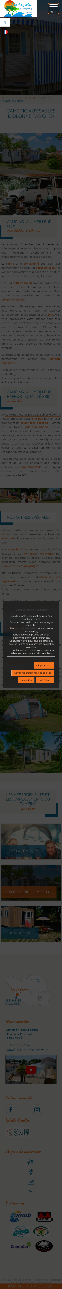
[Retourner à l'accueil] (18, 8)
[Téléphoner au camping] (5, 22)
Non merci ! (45, 679)
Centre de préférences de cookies (36, 643)
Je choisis (26, 679)
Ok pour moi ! (43, 665)
